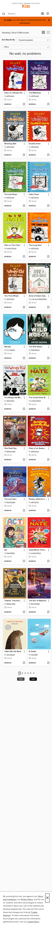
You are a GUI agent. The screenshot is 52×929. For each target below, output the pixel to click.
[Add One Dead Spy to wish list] (23, 459)
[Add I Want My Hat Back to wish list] (23, 663)
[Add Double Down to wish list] (48, 155)
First (20, 679)
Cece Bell (34, 655)
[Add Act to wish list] (23, 561)
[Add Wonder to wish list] (23, 358)
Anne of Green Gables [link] (38, 296)
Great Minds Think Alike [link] (38, 550)
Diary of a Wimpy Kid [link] (13, 93)
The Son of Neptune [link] (37, 601)
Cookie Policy (33, 922)
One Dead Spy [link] (10, 448)
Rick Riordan (10, 502)
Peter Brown (35, 350)
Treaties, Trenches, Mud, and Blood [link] (13, 601)
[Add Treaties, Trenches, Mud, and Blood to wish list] (23, 612)
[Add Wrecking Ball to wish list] (23, 155)
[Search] (3, 14)
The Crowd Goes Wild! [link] (38, 398)
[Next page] (33, 673)
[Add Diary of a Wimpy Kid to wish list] (23, 104)
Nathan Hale (10, 451)
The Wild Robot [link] (35, 347)
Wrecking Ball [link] (10, 144)
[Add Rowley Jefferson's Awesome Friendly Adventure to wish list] (48, 510)
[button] (43, 33)
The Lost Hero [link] (10, 499)
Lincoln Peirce (11, 248)
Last (33, 679)
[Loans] (42, 14)
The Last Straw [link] (10, 194)
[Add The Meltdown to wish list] (48, 104)
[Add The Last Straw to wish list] (23, 206)
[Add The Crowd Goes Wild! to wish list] (48, 409)
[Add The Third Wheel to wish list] (23, 307)
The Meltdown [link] (35, 93)
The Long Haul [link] (35, 245)
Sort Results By (8, 40)
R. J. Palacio (10, 350)
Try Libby (8, 20)
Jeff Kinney (10, 96)
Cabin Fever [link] (34, 194)
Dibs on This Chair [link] (12, 245)
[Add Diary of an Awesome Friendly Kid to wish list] (48, 459)
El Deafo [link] (32, 651)
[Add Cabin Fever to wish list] (48, 206)
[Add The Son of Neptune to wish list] (48, 612)
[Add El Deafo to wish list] (48, 663)
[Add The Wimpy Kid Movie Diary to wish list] (23, 409)
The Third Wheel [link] (11, 296)
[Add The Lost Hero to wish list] (23, 510)
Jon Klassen (10, 655)
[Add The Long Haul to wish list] (48, 256)
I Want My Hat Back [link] (12, 651)
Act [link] (5, 550)
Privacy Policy (27, 899)
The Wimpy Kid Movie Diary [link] (13, 398)
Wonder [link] (7, 347)
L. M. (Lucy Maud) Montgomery (39, 299)
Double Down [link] (35, 144)
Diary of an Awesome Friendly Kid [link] (38, 448)
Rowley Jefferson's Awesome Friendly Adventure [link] (38, 499)
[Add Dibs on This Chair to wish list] (23, 256)
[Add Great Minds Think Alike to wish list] (48, 561)
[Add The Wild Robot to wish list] (48, 358)
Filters (6, 47)
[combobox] (21, 14)
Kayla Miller (10, 553)
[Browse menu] (47, 13)
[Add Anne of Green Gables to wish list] (48, 307)
